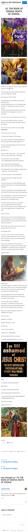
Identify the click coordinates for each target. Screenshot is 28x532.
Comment (22, 524)
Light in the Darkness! (11, 2)
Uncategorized (22, 451)
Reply (26, 501)
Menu (25, 2)
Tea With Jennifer (5, 488)
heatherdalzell (5, 451)
